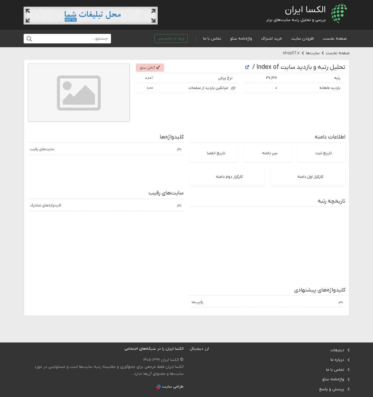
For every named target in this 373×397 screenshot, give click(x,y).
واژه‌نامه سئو (241, 38)
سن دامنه (270, 153)
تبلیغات (337, 350)
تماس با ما (212, 38)
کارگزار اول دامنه (310, 176)
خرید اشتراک (271, 38)
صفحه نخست (335, 38)
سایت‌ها (313, 53)
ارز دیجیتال (199, 349)
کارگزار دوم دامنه (229, 176)
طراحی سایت (173, 386)
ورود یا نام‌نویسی (171, 38)
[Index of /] (247, 67)
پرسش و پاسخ (331, 389)
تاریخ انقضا (216, 153)
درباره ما (337, 360)
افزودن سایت (302, 38)
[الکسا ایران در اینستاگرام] (120, 349)
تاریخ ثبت (324, 153)
